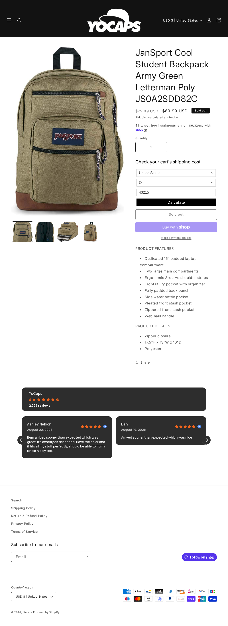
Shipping (141, 117)
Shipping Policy (23, 508)
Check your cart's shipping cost (167, 162)
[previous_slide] (21, 440)
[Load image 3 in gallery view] (67, 232)
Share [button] (145, 362)
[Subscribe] (86, 557)
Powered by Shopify (46, 612)
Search (16, 500)
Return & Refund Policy (29, 516)
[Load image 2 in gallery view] (45, 232)
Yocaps (27, 612)
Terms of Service (24, 531)
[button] (9, 20)
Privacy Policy (22, 523)
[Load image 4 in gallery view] (90, 232)
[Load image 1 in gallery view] (22, 232)
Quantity (141, 138)
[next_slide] (206, 440)
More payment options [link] (176, 237)
